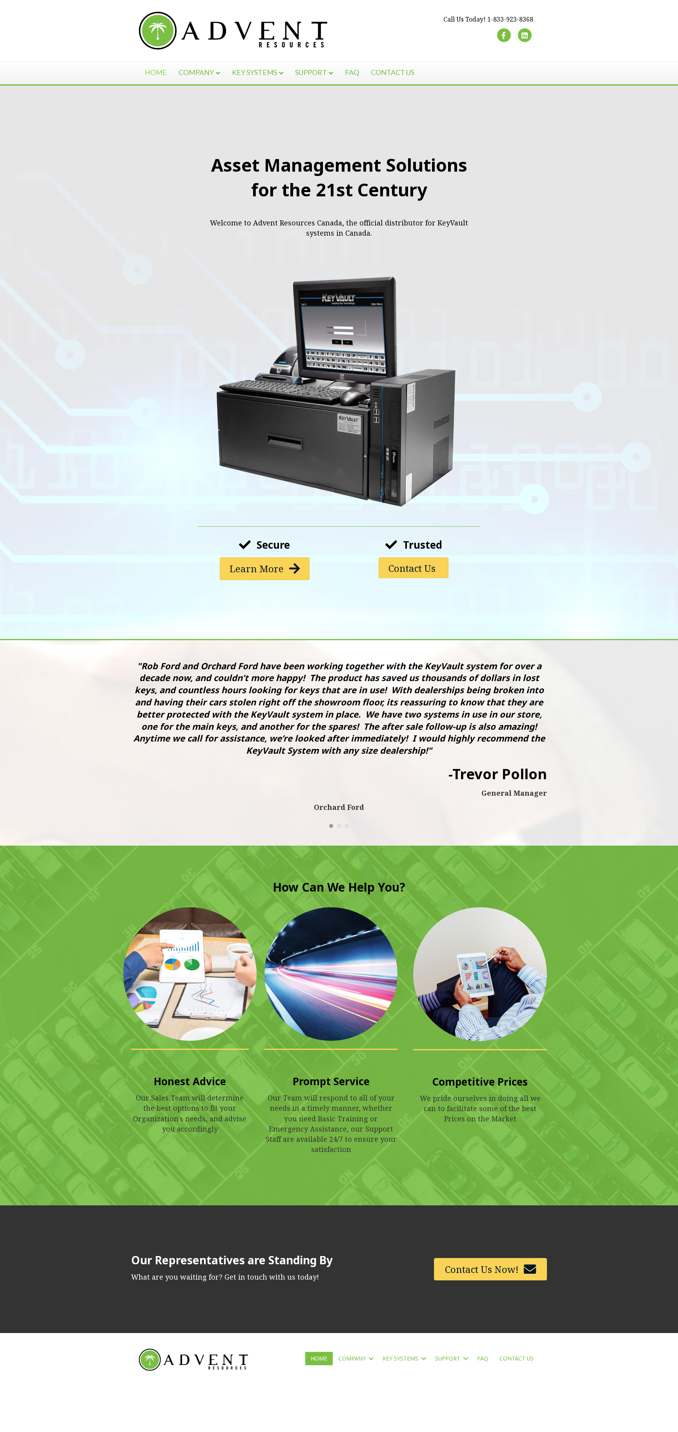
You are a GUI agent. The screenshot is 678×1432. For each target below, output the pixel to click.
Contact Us (392, 72)
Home (156, 72)
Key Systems (254, 72)
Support (311, 72)
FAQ (352, 72)
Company (196, 72)
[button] (265, 568)
